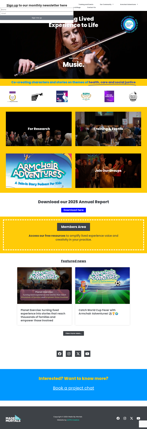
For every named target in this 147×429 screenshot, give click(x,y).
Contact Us (91, 7)
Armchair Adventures (128, 4)
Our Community (105, 4)
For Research (39, 129)
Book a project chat (73, 388)
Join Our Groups (108, 170)
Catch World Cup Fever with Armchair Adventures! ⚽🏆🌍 (98, 311)
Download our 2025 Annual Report (73, 202)
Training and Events (86, 4)
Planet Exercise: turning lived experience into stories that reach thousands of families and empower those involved (43, 315)
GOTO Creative (73, 420)
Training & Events (108, 129)
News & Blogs (76, 7)
